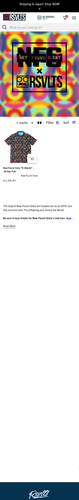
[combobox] (42, 27)
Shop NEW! (52, 4)
